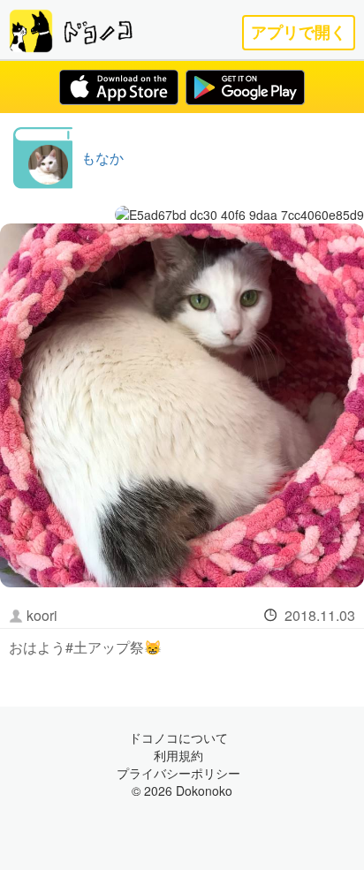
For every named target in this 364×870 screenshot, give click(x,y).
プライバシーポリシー (178, 773)
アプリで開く (298, 32)
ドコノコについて (178, 737)
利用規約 (178, 755)
